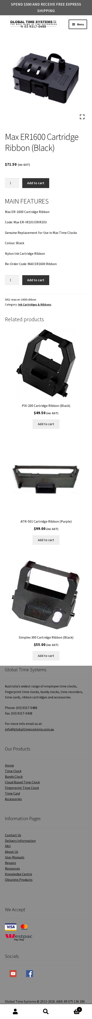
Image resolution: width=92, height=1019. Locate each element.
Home (9, 765)
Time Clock (13, 771)
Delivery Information (20, 840)
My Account (15, 1011)
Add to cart (35, 183)
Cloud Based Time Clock (22, 782)
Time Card (12, 793)
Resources (12, 868)
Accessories (13, 799)
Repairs (10, 863)
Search (46, 1011)
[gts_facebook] (29, 973)
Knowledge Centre (18, 874)
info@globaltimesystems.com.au (29, 729)
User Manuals (14, 857)
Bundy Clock (14, 776)
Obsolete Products (19, 879)
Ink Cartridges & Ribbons (34, 304)
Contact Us (13, 835)
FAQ (8, 846)
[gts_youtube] (13, 973)
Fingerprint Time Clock (22, 788)
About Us (11, 851)
